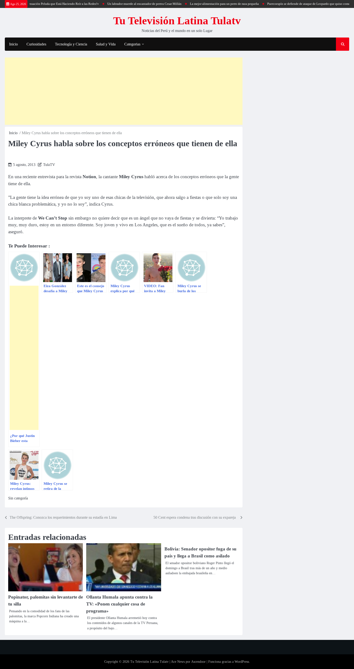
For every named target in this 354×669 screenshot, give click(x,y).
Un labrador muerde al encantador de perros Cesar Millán (132, 4)
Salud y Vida (106, 44)
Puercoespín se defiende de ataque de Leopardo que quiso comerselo (299, 4)
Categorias (132, 44)
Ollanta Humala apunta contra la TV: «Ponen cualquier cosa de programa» (119, 603)
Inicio (13, 44)
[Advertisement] (124, 91)
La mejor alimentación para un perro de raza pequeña (212, 4)
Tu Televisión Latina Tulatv (177, 21)
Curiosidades (36, 44)
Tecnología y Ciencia (71, 44)
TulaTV (49, 165)
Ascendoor (198, 661)
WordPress (242, 661)
